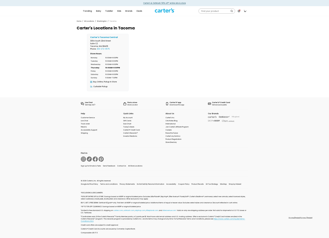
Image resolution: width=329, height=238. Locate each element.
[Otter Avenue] (228, 121)
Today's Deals (128, 127)
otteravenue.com (169, 210)
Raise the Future (172, 133)
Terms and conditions (109, 184)
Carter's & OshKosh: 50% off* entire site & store (164, 3)
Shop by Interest (235, 184)
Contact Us (121, 166)
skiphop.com (140, 210)
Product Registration (173, 139)
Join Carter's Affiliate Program (177, 127)
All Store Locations (135, 166)
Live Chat (84, 121)
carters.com (118, 210)
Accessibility (171, 184)
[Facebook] (95, 159)
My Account (127, 117)
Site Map (223, 184)
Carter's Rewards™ (130, 133)
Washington (102, 21)
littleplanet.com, (152, 210)
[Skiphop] (214, 121)
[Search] (232, 11)
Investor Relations (130, 136)
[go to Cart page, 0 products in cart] (245, 11)
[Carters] (212, 117)
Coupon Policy (183, 184)
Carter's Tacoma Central (104, 37)
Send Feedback (109, 166)
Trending (87, 10)
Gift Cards (127, 121)
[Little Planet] (236, 117)
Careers (169, 130)
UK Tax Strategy (212, 184)
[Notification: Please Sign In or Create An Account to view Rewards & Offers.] (239, 11)
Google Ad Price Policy (89, 184)
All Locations (89, 21)
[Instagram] (83, 159)
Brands (128, 10)
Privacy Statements (127, 184)
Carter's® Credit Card (131, 130)
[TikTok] (89, 159)
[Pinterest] (101, 159)
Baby (98, 10)
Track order (85, 124)
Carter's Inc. (170, 117)
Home (79, 21)
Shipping (84, 133)
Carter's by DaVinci (173, 136)
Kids (119, 10)
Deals (139, 10)
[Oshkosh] (224, 117)
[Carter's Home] (164, 10)
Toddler (109, 10)
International (171, 124)
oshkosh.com (129, 210)
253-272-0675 (103, 49)
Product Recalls (197, 184)
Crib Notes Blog (171, 121)
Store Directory (171, 142)
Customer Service (88, 117)
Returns (84, 127)
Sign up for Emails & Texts (91, 166)
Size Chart (127, 124)
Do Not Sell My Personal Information (150, 184)
